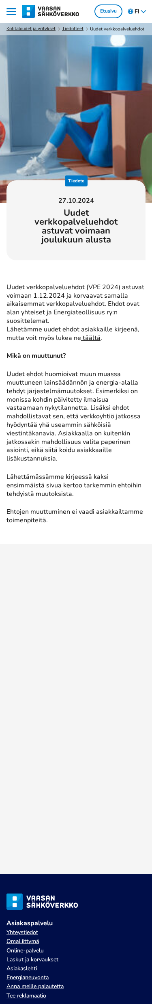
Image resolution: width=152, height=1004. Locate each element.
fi (137, 12)
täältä (91, 337)
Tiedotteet (72, 29)
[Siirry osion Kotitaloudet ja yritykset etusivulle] (51, 10)
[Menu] (12, 11)
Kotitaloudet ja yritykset (31, 29)
